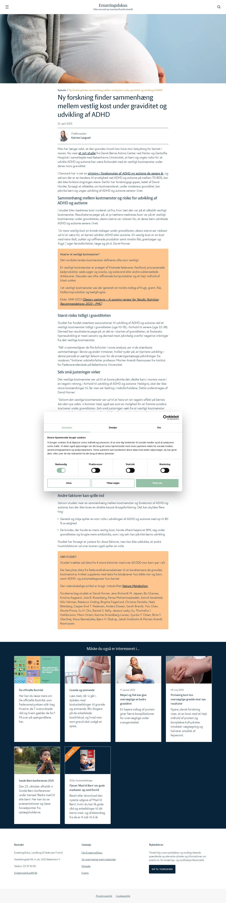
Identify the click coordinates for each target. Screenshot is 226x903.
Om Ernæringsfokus (92, 852)
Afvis (69, 483)
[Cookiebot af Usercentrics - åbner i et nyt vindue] (165, 417)
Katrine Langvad (80, 137)
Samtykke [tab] (67, 427)
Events (85, 872)
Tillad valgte (113, 483)
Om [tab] (159, 427)
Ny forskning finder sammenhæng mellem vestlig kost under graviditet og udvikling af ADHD (115, 90)
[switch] (95, 470)
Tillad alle (157, 483)
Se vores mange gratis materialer (99, 859)
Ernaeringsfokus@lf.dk (25, 872)
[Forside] (113, 7)
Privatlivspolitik (104, 895)
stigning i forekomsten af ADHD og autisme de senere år (125, 173)
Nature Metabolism (135, 586)
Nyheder (62, 90)
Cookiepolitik (123, 895)
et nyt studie (87, 153)
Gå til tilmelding (162, 869)
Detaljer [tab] (113, 427)
